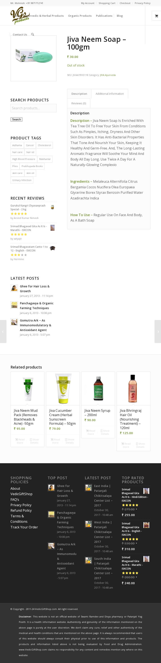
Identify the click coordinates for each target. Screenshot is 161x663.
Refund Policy (21, 510)
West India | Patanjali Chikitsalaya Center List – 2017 (103, 532)
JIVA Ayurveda (108, 74)
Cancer (30, 145)
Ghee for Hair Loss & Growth (65, 490)
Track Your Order (24, 527)
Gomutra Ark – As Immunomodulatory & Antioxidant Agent (35, 325)
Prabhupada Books (32, 166)
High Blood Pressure (23, 159)
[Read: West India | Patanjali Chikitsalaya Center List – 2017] (88, 524)
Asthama (17, 145)
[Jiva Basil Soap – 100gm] (158, 331)
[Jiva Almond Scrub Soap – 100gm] (3, 331)
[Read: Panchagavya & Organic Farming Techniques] (14, 305)
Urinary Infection (21, 180)
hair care (17, 152)
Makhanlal (45, 159)
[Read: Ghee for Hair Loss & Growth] (14, 288)
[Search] (32, 34)
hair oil (30, 152)
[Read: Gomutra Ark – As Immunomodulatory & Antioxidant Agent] (14, 322)
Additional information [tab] (110, 94)
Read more (21, 441)
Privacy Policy (143, 3)
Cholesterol (44, 145)
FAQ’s (14, 499)
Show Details (34, 441)
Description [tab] (79, 94)
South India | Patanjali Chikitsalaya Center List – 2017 (103, 568)
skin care (17, 173)
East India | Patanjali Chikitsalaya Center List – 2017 (103, 495)
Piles (15, 166)
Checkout (125, 3)
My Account (87, 3)
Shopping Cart (107, 3)
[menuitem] (88, 3)
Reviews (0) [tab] (78, 103)
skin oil (30, 173)
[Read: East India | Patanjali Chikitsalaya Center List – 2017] (88, 487)
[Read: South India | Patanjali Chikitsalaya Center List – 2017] (88, 560)
